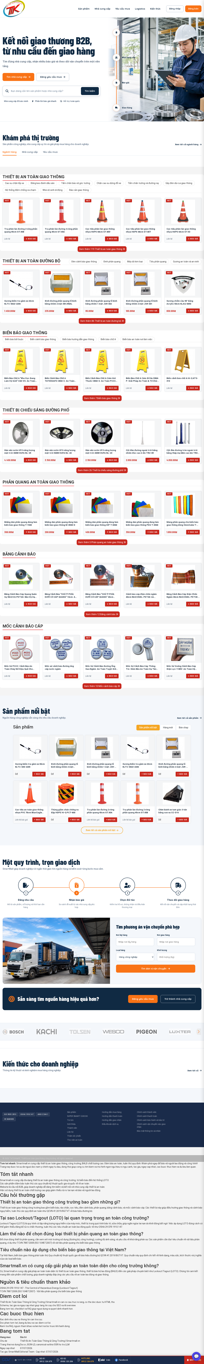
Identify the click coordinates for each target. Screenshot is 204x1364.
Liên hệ (70, 1132)
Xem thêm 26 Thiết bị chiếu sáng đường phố (101, 470)
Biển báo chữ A (108, 339)
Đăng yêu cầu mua (51, 77)
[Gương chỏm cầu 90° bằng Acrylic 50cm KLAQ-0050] (183, 284)
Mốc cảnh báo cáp (23, 626)
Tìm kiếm (90, 91)
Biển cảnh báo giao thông (43, 339)
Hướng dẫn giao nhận (111, 1120)
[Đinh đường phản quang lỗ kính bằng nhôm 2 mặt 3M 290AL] (61, 284)
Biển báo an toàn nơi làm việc (137, 339)
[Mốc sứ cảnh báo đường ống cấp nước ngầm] (61, 649)
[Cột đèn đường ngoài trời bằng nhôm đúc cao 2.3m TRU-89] (142, 433)
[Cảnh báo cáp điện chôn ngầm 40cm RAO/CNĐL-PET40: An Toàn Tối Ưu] (142, 577)
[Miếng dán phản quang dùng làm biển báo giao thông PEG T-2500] (142, 505)
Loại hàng (120, 950)
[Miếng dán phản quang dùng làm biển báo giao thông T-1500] (20, 505)
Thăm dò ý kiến (74, 1136)
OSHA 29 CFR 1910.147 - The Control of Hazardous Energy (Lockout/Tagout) (39, 1288)
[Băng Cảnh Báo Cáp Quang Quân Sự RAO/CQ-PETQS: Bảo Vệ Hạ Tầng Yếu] (20, 577)
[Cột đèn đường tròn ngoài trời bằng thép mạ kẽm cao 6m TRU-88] (183, 433)
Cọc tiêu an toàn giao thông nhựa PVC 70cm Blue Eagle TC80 (29, 811)
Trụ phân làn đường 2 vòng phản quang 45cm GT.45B (136, 811)
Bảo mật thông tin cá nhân (148, 1131)
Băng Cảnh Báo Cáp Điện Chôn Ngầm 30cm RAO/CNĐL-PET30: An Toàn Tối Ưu (182, 597)
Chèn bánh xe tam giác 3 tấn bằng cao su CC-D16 (172, 811)
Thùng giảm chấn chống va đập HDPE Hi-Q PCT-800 (65, 811)
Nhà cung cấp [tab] (30, 152)
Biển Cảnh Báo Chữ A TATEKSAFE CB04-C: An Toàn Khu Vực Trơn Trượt (59, 381)
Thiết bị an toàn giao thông (33, 176)
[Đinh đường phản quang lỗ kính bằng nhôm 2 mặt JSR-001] (142, 284)
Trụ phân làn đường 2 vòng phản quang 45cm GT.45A (100, 811)
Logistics (140, 8)
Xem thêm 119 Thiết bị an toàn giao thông (101, 249)
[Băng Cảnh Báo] (61, 577)
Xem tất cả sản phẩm (187, 718)
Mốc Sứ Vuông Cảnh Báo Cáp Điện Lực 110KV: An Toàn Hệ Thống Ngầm (181, 669)
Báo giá (32, 239)
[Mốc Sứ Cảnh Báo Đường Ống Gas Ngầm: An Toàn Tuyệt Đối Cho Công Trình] (102, 649)
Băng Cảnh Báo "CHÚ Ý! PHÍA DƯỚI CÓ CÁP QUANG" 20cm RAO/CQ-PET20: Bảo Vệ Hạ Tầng (101, 597)
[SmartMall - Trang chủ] (14, 8)
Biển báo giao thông (25, 332)
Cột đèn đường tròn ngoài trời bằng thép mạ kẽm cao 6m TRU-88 (183, 453)
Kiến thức (155, 8)
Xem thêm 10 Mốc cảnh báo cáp (101, 686)
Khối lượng (162, 950)
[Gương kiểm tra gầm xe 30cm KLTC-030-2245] (30, 748)
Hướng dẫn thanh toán (112, 1116)
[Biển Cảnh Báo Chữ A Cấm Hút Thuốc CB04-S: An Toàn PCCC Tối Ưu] (102, 361)
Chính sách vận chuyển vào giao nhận (151, 1125)
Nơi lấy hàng (121, 935)
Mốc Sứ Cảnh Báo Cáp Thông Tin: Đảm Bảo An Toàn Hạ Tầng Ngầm (142, 669)
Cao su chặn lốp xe (14, 183)
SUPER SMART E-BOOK (77, 1116)
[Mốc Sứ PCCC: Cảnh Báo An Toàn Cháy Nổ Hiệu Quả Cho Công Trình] (20, 649)
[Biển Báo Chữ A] (20, 361)
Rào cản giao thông (79, 190)
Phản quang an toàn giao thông (38, 482)
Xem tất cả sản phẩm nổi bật (100, 830)
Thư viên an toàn (74, 1140)
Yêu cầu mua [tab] (50, 152)
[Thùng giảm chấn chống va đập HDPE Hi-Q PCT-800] (66, 793)
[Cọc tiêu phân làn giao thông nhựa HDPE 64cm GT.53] (183, 212)
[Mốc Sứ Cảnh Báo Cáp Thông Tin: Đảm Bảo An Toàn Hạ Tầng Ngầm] (142, 649)
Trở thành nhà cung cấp (177, 999)
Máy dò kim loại (135, 261)
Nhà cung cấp (102, 8)
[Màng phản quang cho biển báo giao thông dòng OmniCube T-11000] (183, 505)
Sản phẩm (84, 8)
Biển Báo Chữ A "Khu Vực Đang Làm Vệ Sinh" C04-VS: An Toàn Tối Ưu (19, 381)
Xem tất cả (192, 1070)
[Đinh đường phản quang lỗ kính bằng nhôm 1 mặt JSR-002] (102, 284)
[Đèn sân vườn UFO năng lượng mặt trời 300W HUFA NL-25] (20, 433)
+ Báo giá (39, 774)
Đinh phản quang (111, 261)
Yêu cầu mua (122, 8)
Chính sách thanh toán (147, 1116)
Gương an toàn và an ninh (186, 261)
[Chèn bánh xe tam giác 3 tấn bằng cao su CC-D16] (174, 793)
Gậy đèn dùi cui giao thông (179, 183)
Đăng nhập (175, 8)
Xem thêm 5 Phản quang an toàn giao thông (101, 542)
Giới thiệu (71, 1124)
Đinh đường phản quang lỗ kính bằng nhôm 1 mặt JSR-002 (101, 765)
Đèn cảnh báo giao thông (84, 261)
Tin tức (70, 1120)
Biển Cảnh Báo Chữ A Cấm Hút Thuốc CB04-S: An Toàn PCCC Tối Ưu (100, 381)
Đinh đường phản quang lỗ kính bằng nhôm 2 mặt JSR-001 (172, 765)
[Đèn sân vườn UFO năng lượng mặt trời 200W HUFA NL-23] (102, 433)
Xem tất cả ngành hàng (186, 144)
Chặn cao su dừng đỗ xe (109, 183)
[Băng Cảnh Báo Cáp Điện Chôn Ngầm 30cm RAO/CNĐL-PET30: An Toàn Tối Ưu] (183, 577)
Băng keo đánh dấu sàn (43, 183)
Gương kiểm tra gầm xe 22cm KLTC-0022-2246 (137, 765)
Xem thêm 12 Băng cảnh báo (101, 614)
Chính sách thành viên (146, 1112)
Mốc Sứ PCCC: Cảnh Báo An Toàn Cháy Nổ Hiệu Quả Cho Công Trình (18, 669)
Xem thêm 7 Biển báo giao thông (101, 398)
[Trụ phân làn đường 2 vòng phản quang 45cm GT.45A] (61, 212)
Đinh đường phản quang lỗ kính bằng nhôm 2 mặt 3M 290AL (64, 765)
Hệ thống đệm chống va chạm (20, 190)
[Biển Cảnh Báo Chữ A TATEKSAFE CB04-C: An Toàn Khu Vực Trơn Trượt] (61, 361)
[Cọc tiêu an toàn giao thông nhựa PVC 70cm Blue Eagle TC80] (30, 793)
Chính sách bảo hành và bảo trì (150, 1120)
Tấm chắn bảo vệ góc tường (75, 183)
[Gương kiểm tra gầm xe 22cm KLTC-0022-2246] (20, 284)
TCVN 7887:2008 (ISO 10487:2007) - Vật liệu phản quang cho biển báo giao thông (41, 1291)
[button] (198, 1031)
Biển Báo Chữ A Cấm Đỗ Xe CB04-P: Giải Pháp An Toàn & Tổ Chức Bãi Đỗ (142, 381)
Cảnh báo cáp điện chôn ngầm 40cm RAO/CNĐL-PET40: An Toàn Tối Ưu (141, 597)
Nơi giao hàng (163, 935)
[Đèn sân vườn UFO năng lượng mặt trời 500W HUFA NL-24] (61, 433)
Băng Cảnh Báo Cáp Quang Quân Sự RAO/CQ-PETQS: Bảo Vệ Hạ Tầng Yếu (20, 597)
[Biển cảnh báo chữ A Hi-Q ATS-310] (183, 361)
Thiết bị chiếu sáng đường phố (36, 410)
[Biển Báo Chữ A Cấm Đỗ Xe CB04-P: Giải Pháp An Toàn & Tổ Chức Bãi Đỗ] (142, 361)
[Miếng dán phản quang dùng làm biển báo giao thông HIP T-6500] (102, 505)
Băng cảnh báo (19, 554)
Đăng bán (193, 8)
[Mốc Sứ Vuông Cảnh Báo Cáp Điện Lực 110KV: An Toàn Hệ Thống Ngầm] (183, 649)
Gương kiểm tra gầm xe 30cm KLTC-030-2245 (30, 765)
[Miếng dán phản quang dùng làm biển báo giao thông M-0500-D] (61, 505)
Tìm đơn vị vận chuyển (153, 968)
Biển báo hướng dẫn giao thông (78, 339)
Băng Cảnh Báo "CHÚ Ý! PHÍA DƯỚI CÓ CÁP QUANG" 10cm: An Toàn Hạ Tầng (60, 597)
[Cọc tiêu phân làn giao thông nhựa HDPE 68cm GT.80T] (142, 212)
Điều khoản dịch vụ (110, 1124)
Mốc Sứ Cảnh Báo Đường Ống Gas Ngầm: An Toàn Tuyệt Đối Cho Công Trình (100, 669)
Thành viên (72, 1128)
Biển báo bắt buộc (14, 339)
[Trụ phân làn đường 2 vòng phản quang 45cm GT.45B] (20, 212)
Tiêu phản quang (157, 261)
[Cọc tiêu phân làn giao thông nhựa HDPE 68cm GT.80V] (102, 212)
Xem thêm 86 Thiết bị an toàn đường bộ (101, 321)
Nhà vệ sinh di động (52, 190)
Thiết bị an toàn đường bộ (31, 261)
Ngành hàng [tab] (10, 152)
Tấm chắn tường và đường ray (143, 183)
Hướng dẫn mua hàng (111, 1112)
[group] (18, 1032)
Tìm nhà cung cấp (17, 77)
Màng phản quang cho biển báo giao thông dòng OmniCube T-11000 (182, 525)
